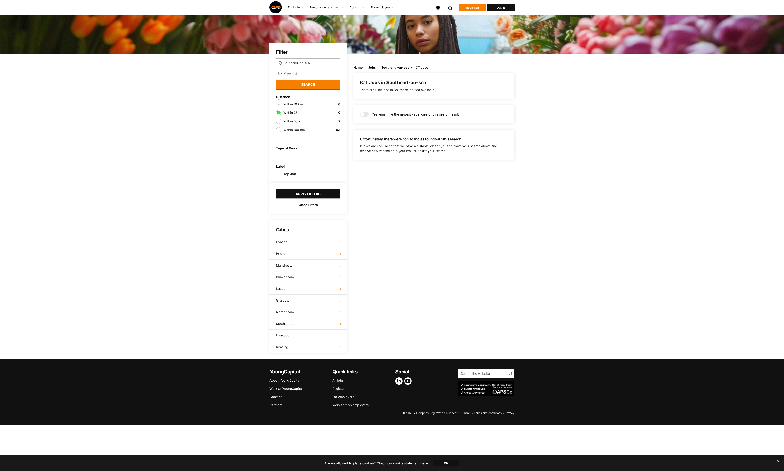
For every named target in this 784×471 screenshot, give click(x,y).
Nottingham (285, 312)
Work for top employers (350, 405)
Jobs (372, 67)
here (424, 463)
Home (358, 67)
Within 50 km (293, 121)
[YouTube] (408, 381)
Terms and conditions (488, 413)
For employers (343, 397)
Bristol (281, 254)
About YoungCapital (285, 380)
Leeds (280, 289)
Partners (276, 405)
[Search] (450, 7)
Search (308, 84)
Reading (282, 347)
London (281, 242)
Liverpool (283, 335)
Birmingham (285, 277)
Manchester (285, 265)
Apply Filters (308, 194)
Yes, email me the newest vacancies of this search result (415, 114)
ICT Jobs (421, 67)
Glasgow (282, 300)
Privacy (509, 413)
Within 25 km (293, 113)
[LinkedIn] (399, 381)
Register (472, 7)
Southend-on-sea (395, 67)
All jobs (337, 380)
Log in (501, 7)
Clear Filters (308, 205)
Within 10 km (293, 104)
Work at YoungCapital (286, 389)
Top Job (289, 174)
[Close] (777, 463)
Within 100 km (294, 130)
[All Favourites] (438, 7)
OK (446, 462)
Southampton (286, 324)
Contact (276, 397)
